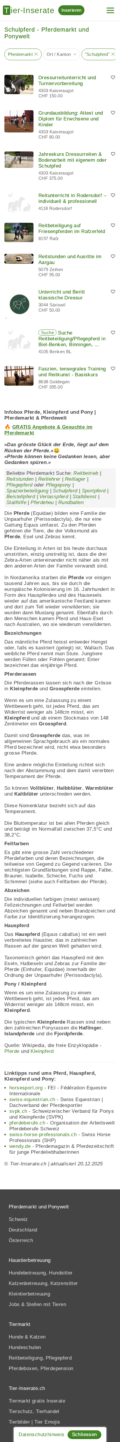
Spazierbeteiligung (27, 491)
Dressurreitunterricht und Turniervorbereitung (67, 80)
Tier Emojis (47, 1422)
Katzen (37, 1337)
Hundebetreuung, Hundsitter (41, 1273)
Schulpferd (65, 491)
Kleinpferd (42, 1051)
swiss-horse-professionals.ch (43, 1134)
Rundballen (71, 502)
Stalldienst (84, 496)
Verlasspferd (53, 496)
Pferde (11, 1051)
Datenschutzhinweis (41, 1434)
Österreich (21, 1240)
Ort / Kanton (59, 54)
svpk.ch (18, 1111)
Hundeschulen (25, 1347)
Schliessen (84, 1434)
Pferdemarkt (20, 54)
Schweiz (18, 1219)
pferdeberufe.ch (27, 1123)
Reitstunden (19, 479)
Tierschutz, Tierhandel (34, 1411)
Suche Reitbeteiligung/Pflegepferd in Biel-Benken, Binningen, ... (71, 338)
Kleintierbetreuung (29, 1294)
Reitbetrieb (85, 473)
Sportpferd (94, 491)
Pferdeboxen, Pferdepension (41, 1368)
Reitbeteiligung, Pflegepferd (40, 1358)
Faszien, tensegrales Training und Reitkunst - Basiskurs (72, 371)
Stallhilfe (16, 502)
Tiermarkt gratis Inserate (37, 1401)
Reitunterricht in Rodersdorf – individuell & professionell (72, 198)
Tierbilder (19, 1422)
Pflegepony (58, 485)
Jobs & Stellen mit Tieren (37, 1304)
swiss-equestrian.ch (32, 1099)
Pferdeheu (42, 502)
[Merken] (113, 78)
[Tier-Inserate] (30, 10)
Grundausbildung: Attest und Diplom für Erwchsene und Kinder (70, 118)
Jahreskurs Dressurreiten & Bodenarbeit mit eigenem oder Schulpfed (72, 160)
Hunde (16, 1337)
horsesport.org (26, 1088)
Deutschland (23, 1230)
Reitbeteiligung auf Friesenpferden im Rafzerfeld (71, 228)
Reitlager (75, 479)
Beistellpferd (20, 496)
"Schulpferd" (97, 54)
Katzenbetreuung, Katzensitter (43, 1283)
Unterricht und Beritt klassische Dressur (61, 295)
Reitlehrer (49, 479)
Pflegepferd (19, 485)
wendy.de (20, 1146)
